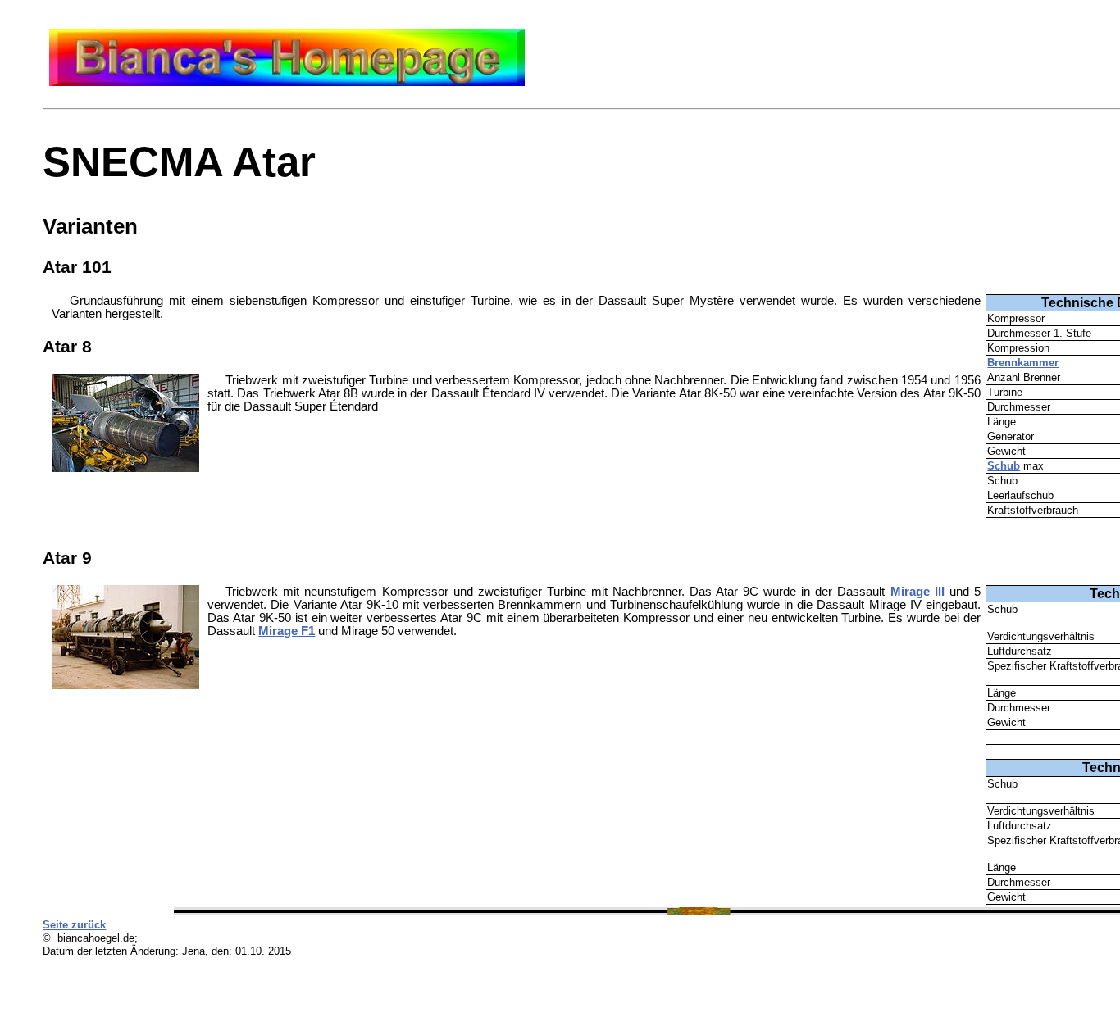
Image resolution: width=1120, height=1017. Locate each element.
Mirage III (917, 591)
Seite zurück (74, 925)
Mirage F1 (286, 631)
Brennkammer (1023, 362)
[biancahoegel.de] (287, 82)
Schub (1003, 466)
